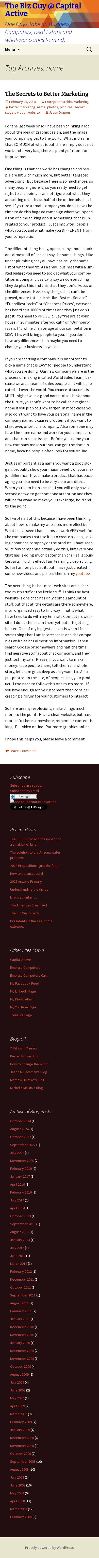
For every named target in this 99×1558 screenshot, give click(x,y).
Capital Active (20, 959)
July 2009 (17, 1382)
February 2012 (21, 1271)
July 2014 (17, 1200)
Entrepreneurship (58, 101)
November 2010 (22, 1334)
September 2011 (23, 1295)
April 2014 (17, 1208)
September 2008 (23, 1461)
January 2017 (20, 1176)
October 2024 (20, 1121)
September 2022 (23, 1144)
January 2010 (20, 1342)
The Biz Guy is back (24, 913)
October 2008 (20, 1453)
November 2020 (22, 1160)
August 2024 (19, 1129)
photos (52, 107)
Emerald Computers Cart (28, 975)
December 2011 (22, 1279)
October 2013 (20, 1216)
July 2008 (17, 1477)
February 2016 (21, 1192)
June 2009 (17, 1390)
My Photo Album (22, 999)
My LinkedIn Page (23, 991)
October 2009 (20, 1366)
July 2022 (17, 1152)
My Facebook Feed (24, 983)
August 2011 (19, 1303)
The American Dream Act (28, 905)
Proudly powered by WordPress (49, 1547)
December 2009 (22, 1350)
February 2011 (21, 1311)
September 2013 (23, 1224)
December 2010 (22, 1327)
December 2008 (22, 1437)
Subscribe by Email (24, 790)
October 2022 (20, 1137)
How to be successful (26, 873)
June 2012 (17, 1255)
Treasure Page (21, 1015)
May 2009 (17, 1398)
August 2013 (19, 1232)
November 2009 (22, 1358)
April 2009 (17, 1406)
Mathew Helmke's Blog (27, 1080)
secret (79, 107)
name (41, 107)
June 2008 (17, 1485)
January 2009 (20, 1429)
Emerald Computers (25, 967)
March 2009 (18, 1414)
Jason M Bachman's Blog (28, 1072)
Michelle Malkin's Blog (26, 1087)
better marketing (22, 107)
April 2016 (17, 1184)
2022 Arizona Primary (26, 881)
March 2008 (18, 1509)
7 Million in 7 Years (23, 1048)
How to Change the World (29, 1064)
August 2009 (19, 1374)
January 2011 (20, 1319)
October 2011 (20, 1287)
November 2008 (22, 1445)
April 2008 (17, 1501)
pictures (66, 107)
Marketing (81, 101)
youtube (83, 573)
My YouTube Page (23, 1007)
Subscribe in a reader (26, 785)
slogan (10, 112)
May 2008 (17, 1493)
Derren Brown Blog (24, 1056)
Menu (10, 49)
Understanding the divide (29, 889)
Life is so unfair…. (23, 897)
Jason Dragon (59, 112)
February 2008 (21, 1517)
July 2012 (17, 1247)
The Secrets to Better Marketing (47, 93)
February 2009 (21, 1422)
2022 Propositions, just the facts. (35, 865)
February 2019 (21, 1168)
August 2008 (19, 1469)
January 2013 (20, 1239)
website (33, 112)
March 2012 (18, 1263)
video (21, 112)
